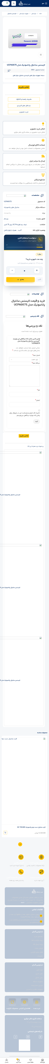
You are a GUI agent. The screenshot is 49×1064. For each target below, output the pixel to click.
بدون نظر (9, 70)
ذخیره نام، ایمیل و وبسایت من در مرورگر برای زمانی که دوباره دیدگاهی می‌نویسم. (24, 414)
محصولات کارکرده (12, 1008)
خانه (40, 13)
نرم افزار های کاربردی (24, 106)
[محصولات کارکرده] (12, 1002)
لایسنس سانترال (12, 13)
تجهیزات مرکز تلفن (23, 13)
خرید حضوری (23, 112)
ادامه (22, 902)
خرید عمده (36, 1008)
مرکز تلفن (33, 13)
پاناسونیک (7, 213)
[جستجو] (13, 3)
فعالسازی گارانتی (24, 1008)
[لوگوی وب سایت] (24, 3)
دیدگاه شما (36, 363)
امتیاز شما (36, 355)
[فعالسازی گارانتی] (24, 1002)
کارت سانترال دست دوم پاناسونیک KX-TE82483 (31, 827)
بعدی (22, 279)
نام (38, 390)
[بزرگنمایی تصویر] (40, 54)
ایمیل (37, 400)
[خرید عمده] (36, 1002)
